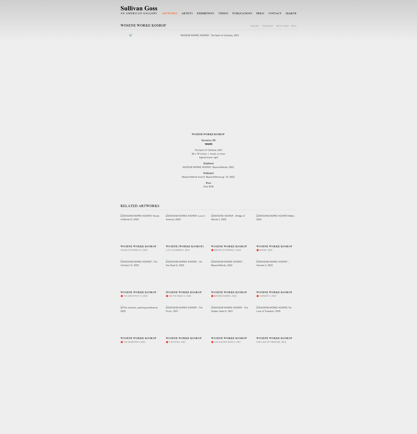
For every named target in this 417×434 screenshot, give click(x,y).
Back (293, 26)
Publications (242, 13)
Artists (187, 13)
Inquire (254, 26)
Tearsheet (267, 26)
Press (260, 13)
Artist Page (282, 26)
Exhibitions (206, 13)
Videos (223, 13)
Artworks (170, 13)
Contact (274, 13)
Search (291, 13)
